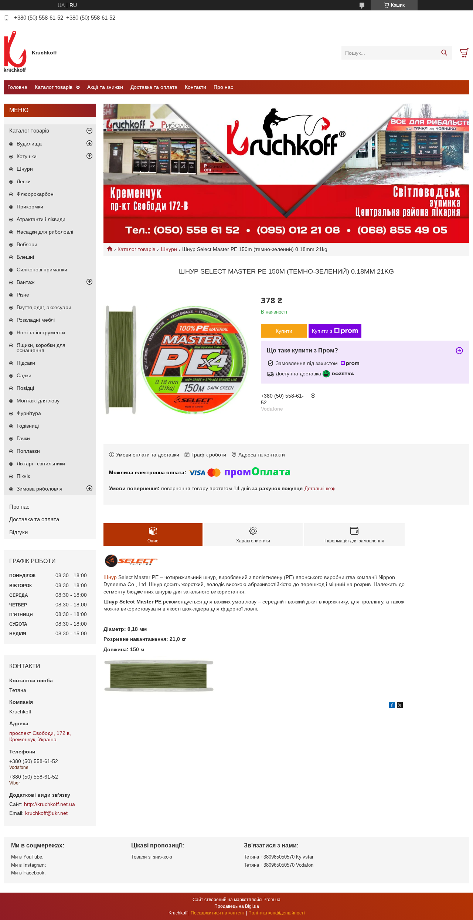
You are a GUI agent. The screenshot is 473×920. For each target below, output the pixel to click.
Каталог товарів (53, 87)
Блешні (25, 257)
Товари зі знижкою (151, 857)
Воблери (27, 244)
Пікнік (23, 476)
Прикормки (30, 207)
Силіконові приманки (42, 269)
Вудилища (29, 144)
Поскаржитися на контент (218, 913)
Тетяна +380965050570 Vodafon (278, 865)
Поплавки (28, 451)
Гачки (23, 438)
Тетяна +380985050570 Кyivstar (278, 857)
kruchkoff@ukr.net (46, 813)
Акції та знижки (105, 87)
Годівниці (28, 426)
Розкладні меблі (36, 320)
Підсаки (26, 363)
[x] (400, 706)
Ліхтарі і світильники (41, 463)
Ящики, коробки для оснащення (41, 347)
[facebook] (392, 706)
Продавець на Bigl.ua (236, 906)
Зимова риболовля (39, 489)
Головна (17, 87)
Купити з (322, 331)
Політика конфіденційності (276, 913)
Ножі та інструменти (41, 332)
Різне (23, 295)
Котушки (27, 156)
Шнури (169, 249)
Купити (284, 331)
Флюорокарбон (35, 194)
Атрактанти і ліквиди (41, 219)
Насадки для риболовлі (45, 232)
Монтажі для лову (38, 401)
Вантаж (25, 282)
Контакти (195, 87)
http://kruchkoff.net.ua (49, 804)
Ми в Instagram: (28, 865)
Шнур (110, 577)
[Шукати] (444, 53)
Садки (24, 375)
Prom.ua (271, 899)
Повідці (25, 388)
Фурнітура (29, 413)
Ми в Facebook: (28, 873)
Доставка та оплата (153, 87)
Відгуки (18, 532)
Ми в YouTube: (27, 857)
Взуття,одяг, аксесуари (44, 307)
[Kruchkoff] (16, 53)
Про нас (223, 87)
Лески (24, 181)
